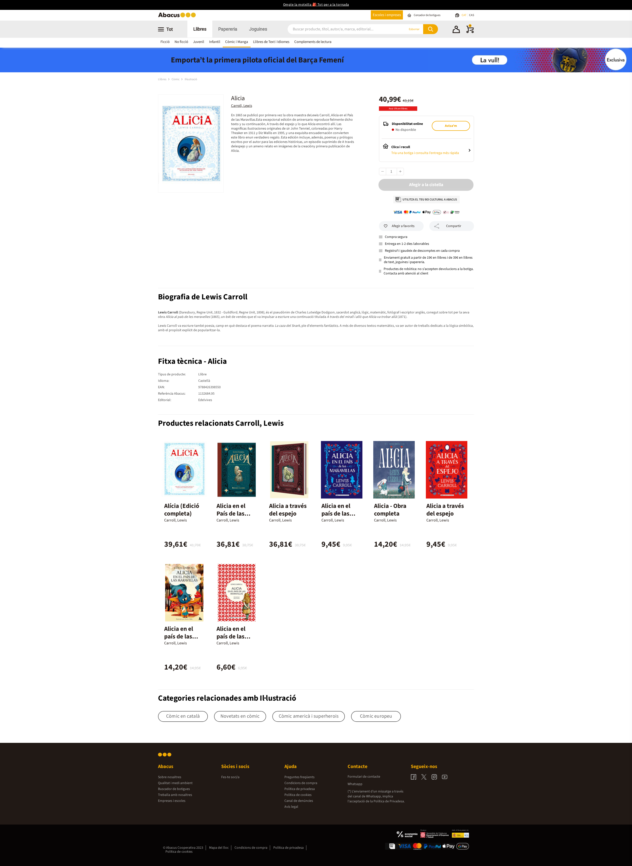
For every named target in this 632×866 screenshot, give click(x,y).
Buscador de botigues (174, 789)
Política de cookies (298, 794)
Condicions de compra (300, 783)
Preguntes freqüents (299, 777)
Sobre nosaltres (169, 777)
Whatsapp (355, 784)
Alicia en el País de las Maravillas (231, 513)
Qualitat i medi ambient (175, 783)
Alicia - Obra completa (390, 509)
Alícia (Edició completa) (181, 509)
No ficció (181, 41)
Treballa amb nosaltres (175, 794)
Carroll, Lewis (241, 105)
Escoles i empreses (387, 15)
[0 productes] (470, 32)
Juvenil (198, 41)
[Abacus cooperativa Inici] (178, 17)
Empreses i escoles (171, 800)
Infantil (214, 41)
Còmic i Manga (236, 41)
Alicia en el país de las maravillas (335, 513)
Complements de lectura (313, 41)
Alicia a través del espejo (288, 509)
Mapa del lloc (219, 847)
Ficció (165, 41)
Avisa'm (451, 125)
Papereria (227, 29)
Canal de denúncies (298, 800)
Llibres (199, 29)
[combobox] (340, 29)
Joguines (258, 29)
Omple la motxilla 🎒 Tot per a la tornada (316, 4)
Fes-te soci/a (230, 777)
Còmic (176, 79)
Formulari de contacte (364, 776)
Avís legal (291, 806)
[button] (456, 30)
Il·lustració (191, 79)
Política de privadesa (299, 789)
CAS (471, 15)
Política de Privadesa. (389, 801)
